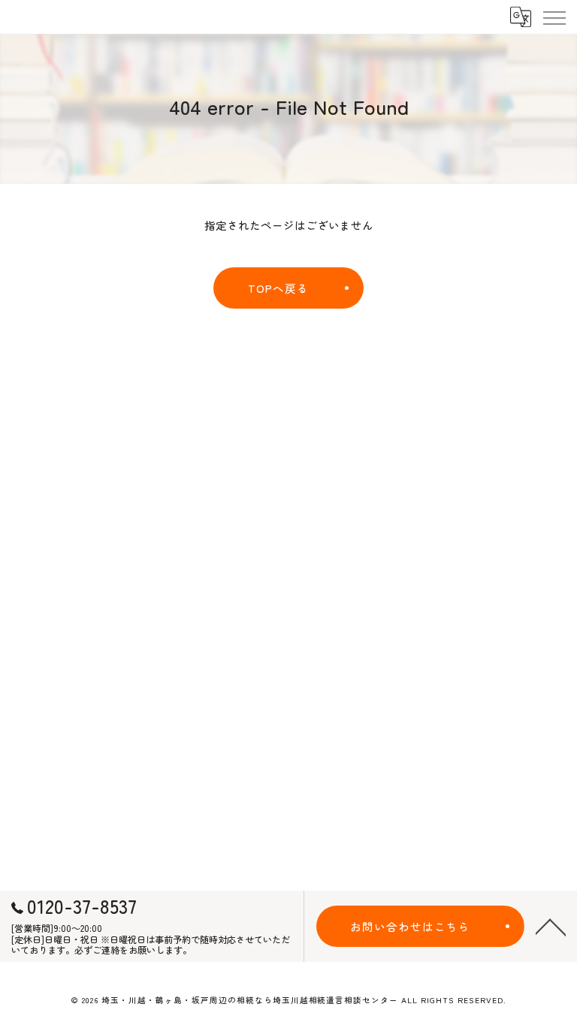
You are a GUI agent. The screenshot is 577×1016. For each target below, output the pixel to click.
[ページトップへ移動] (551, 926)
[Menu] (553, 16)
